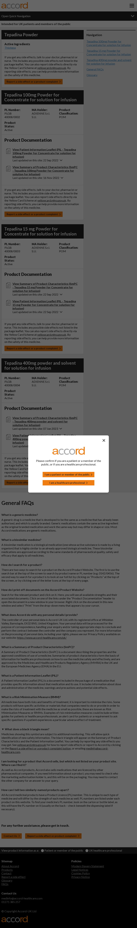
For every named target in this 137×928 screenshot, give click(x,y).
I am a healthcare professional (67, 482)
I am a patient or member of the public (67, 474)
